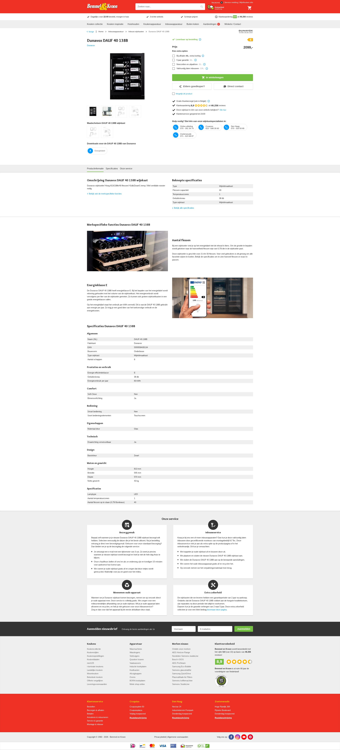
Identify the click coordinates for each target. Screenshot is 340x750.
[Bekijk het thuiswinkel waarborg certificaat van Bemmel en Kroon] (215, 7)
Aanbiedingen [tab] (209, 24)
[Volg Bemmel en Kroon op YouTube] (244, 737)
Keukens (91, 643)
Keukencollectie (94, 649)
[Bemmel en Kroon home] (102, 6)
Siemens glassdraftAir (181, 670)
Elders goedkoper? (194, 86)
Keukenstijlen (93, 652)
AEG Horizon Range (181, 652)
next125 (90, 663)
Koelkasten (134, 670)
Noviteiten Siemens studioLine (185, 656)
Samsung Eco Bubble (181, 666)
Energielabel (100, 151)
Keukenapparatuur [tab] (152, 24)
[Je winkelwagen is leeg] (249, 8)
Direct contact (235, 86)
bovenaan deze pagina (217, 609)
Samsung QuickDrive (181, 673)
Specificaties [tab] (112, 168)
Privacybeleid (160, 737)
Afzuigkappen (135, 673)
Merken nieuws (180, 643)
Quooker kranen (137, 659)
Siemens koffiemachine (182, 680)
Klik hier (223, 110)
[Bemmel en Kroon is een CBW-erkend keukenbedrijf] (203, 746)
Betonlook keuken (95, 677)
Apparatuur (136, 643)
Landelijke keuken (95, 670)
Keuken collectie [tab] (95, 24)
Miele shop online (137, 684)
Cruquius (134, 701)
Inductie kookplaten (138, 666)
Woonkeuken (92, 673)
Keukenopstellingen (95, 656)
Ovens (132, 677)
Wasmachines (136, 649)
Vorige (91, 32)
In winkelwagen (215, 77)
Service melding (231, 2)
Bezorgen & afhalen (95, 710)
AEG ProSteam (179, 663)
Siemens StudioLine (180, 684)
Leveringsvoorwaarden (97, 684)
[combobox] (170, 6)
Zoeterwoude (222, 701)
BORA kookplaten (137, 680)
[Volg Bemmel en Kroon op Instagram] (237, 737)
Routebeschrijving (138, 718)
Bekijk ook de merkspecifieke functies (105, 194)
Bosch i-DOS (178, 659)
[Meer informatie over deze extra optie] (203, 55)
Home (100, 31)
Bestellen (91, 706)
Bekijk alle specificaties (184, 208)
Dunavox (91, 45)
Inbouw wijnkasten (136, 31)
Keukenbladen (93, 659)
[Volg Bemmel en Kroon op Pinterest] (250, 737)
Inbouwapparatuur (116, 31)
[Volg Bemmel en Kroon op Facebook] (231, 737)
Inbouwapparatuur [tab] (173, 24)
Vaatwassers (135, 663)
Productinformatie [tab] (95, 168)
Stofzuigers (134, 656)
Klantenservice (95, 701)
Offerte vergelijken (95, 680)
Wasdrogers (135, 652)
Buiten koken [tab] (193, 24)
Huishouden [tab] (133, 24)
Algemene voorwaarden (177, 737)
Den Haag (177, 701)
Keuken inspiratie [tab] (115, 24)
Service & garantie (95, 721)
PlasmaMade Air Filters (182, 677)
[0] (249, 8)
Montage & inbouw (95, 724)
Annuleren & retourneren (97, 717)
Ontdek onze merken (181, 649)
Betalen (90, 714)
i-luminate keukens (95, 666)
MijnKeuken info (246, 2)
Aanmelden (243, 629)
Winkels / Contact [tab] (232, 24)
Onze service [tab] (126, 168)
